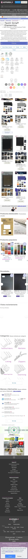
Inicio (14, 479)
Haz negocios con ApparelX (14, 472)
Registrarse (17, 2)
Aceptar (10, 556)
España (18, 527)
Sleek (7, 508)
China (5, 531)
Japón (14, 533)
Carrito (14, 482)
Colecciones (8, 20)
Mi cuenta (14, 486)
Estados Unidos (16, 524)
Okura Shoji (14, 467)
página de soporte (22, 206)
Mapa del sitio (20, 510)
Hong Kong (12, 531)
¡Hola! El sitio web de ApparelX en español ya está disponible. (14, 16)
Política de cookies (9, 551)
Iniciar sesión (24, 2)
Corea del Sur (18, 531)
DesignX (14, 469)
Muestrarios (7, 511)
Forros (7, 503)
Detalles (19, 18)
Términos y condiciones (7, 546)
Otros (20, 508)
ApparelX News (14, 493)
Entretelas (7, 505)
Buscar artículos (14, 481)
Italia (15, 527)
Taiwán (8, 531)
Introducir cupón (14, 489)
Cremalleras (7, 506)
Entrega (20, 503)
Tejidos (7, 499)
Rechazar (19, 556)
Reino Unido (7, 527)
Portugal (22, 527)
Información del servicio (14, 464)
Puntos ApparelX (14, 470)
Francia (11, 527)
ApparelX (2, 20)
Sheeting (7, 510)
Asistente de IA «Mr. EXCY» (14, 491)
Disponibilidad (20, 505)
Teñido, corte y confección (20, 506)
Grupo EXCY (14, 465)
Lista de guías (20, 499)
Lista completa (17, 391)
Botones (7, 501)
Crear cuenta (7, 129)
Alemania (14, 528)
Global (9, 524)
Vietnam (23, 531)
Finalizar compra (14, 484)
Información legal (16, 546)
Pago (20, 501)
